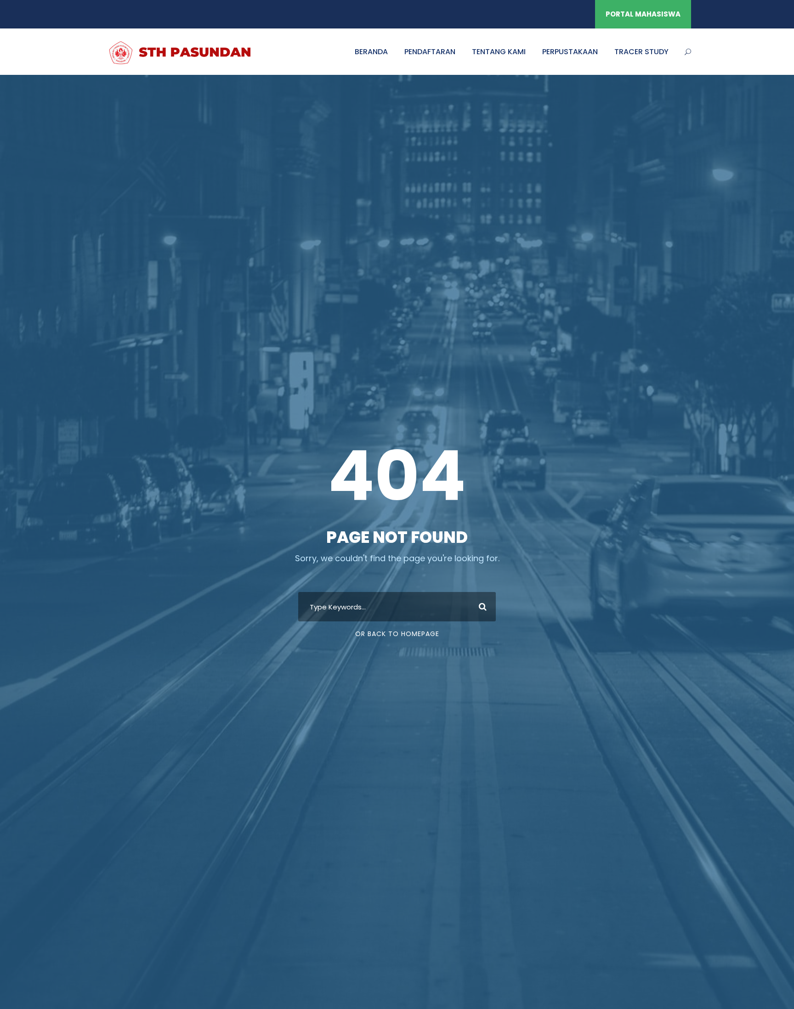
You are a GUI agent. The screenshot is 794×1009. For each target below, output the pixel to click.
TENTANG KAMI (499, 51)
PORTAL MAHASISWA (643, 14)
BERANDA (371, 51)
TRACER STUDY (641, 51)
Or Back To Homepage (397, 633)
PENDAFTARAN (429, 51)
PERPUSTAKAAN (570, 51)
